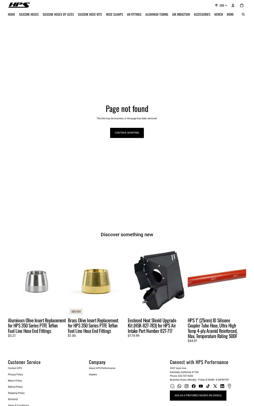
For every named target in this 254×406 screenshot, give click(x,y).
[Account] (233, 5)
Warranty (13, 399)
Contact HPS (15, 368)
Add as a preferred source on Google (198, 395)
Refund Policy (15, 387)
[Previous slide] (14, 279)
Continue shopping (127, 132)
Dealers (93, 374)
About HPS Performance (102, 368)
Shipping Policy (16, 393)
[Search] (243, 14)
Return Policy (15, 380)
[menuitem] (230, 14)
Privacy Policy (15, 374)
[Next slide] (60, 279)
